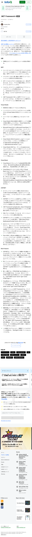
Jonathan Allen (7, 24)
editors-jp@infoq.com (21, 527)
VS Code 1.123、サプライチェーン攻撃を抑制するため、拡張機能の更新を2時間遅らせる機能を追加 (14, 375)
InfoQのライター (4, 466)
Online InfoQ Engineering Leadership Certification (22, 469)
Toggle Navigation (2, 2)
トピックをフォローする (16, 345)
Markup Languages (19, 357)
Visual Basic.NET (21, 352)
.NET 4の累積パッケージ (7, 44)
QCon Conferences (5, 459)
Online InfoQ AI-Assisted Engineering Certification (23, 476)
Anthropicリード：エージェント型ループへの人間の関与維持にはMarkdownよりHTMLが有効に (15, 380)
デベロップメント (5, 352)
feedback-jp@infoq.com (5, 527)
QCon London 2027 (22, 491)
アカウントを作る (5, 454)
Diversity (3, 474)
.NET (3, 357)
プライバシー (3, 534)
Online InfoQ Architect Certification (22, 463)
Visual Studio (5, 354)
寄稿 (2, 464)
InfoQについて (4, 469)
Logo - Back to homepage (8, 2)
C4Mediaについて (5, 471)
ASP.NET (23, 354)
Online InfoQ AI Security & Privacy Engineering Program (23, 456)
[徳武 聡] (2, 31)
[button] (12, 417)
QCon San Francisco (21, 482)
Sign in (28, 2)
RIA (28, 352)
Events (2, 462)
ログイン (3, 457)
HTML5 (13, 352)
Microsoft (20, 342)
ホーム (2, 452)
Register (22, 2)
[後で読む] (24, 37)
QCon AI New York (23, 486)
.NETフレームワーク (14, 354)
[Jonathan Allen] (2, 24)
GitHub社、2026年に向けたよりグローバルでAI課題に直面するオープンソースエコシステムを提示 (15, 384)
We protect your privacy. (6, 420)
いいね (9, 36)
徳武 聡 (5, 31)
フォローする (28, 24)
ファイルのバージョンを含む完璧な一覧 (20, 53)
